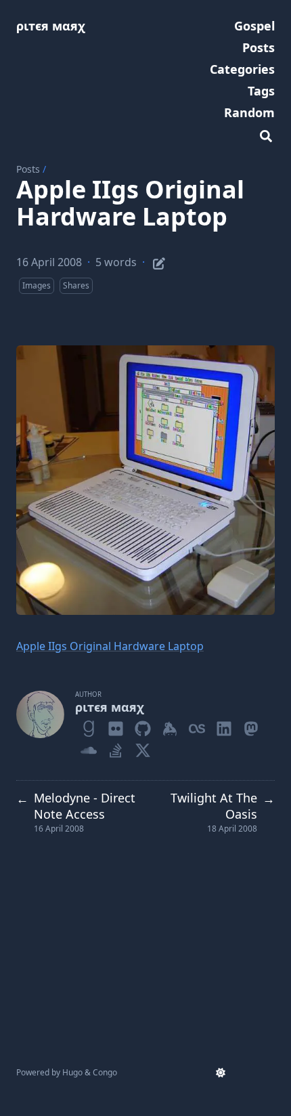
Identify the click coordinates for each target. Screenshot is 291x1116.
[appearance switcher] (220, 1072)
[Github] (142, 726)
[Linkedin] (224, 726)
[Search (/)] (266, 134)
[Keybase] (169, 726)
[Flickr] (115, 726)
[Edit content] (159, 261)
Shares (76, 285)
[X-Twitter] (142, 747)
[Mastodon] (251, 726)
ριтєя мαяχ (50, 26)
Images (36, 285)
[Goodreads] (88, 726)
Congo (105, 1072)
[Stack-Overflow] (115, 747)
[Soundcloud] (88, 747)
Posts (28, 169)
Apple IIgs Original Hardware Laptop (110, 646)
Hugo (72, 1072)
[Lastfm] (196, 726)
